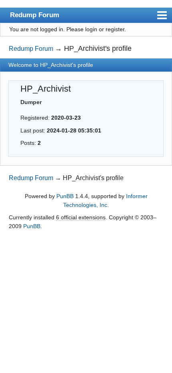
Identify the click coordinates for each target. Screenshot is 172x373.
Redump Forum (34, 15)
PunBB (65, 196)
